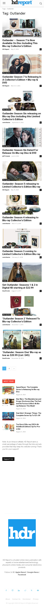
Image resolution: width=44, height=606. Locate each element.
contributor (6, 122)
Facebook (22, 575)
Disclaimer (27, 599)
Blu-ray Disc (6, 36)
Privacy (35, 599)
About (8, 599)
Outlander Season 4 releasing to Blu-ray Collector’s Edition (20, 219)
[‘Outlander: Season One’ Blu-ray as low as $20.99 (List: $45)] (22, 339)
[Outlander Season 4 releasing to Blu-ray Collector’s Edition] (22, 205)
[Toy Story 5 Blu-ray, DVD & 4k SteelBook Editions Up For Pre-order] (8, 427)
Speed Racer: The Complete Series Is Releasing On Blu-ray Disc (27, 389)
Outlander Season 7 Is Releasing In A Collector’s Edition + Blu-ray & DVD (21, 79)
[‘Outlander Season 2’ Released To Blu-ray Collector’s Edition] (22, 306)
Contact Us (16, 599)
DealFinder (6, 291)
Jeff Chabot (6, 156)
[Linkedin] (19, 590)
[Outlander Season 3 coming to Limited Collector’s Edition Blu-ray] (22, 238)
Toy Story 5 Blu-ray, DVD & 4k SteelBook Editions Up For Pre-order (28, 426)
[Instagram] (12, 590)
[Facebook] (6, 590)
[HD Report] (22, 2)
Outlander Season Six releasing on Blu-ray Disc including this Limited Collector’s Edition (21, 116)
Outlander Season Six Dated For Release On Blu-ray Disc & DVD (20, 151)
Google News (33, 572)
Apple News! (20, 572)
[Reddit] (25, 590)
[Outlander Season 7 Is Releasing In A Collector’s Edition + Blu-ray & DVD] (22, 64)
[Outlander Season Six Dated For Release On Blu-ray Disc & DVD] (22, 137)
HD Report (5, 49)
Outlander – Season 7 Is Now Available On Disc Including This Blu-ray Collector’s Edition (20, 43)
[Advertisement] (22, 486)
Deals (4, 281)
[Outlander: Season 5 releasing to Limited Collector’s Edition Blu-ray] (22, 171)
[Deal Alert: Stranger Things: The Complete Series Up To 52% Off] (8, 416)
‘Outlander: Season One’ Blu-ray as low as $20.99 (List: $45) (21, 354)
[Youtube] (38, 590)
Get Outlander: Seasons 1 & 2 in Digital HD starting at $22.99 (20, 286)
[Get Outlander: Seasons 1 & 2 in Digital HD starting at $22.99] (22, 272)
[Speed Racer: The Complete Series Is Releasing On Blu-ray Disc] (8, 390)
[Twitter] (31, 590)
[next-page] (14, 368)
